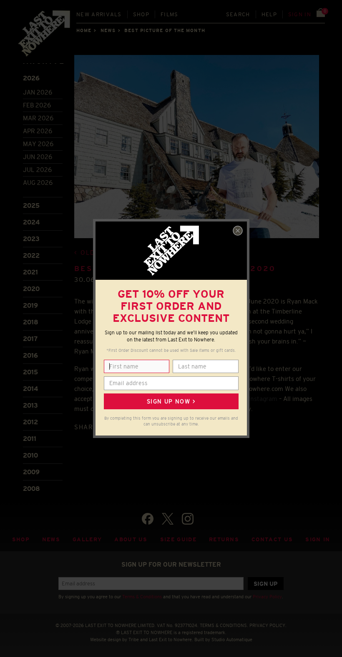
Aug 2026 (38, 182)
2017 (30, 338)
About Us (131, 539)
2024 (31, 222)
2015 (30, 372)
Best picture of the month (164, 30)
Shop (141, 14)
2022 (31, 255)
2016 (30, 355)
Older (92, 252)
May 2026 (38, 143)
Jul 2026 (37, 169)
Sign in (299, 14)
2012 (30, 422)
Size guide (178, 539)
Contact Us (272, 539)
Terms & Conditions (142, 596)
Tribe (133, 639)
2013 (30, 405)
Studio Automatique (231, 639)
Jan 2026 (37, 92)
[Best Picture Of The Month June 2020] (196, 151)
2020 (31, 288)
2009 (31, 471)
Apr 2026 (37, 130)
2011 (29, 438)
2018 (30, 322)
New (99, 14)
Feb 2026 (37, 105)
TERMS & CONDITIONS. (224, 625)
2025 (31, 205)
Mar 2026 (38, 118)
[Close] (238, 231)
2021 (30, 272)
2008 (31, 488)
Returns (224, 539)
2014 (30, 388)
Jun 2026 (37, 156)
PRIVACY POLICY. (268, 625)
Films (170, 14)
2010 (30, 455)
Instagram (263, 398)
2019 (30, 305)
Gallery (87, 539)
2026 (31, 78)
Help (269, 14)
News (108, 30)
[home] (44, 35)
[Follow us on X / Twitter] (168, 519)
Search (238, 14)
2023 (31, 238)
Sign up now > (171, 401)
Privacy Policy (267, 596)
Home (83, 30)
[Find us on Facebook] (147, 519)
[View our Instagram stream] (188, 519)
